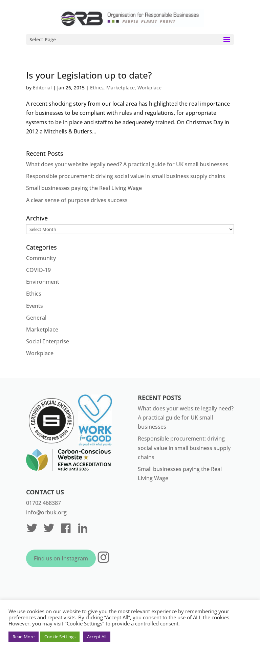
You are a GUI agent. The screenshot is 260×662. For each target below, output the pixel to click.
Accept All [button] (96, 637)
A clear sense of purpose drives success (77, 200)
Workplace (149, 87)
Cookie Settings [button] (59, 637)
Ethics (97, 87)
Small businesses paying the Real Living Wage (84, 188)
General (36, 317)
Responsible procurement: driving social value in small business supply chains (125, 176)
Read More (24, 637)
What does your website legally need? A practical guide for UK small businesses (127, 164)
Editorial (42, 87)
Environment (42, 281)
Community (41, 258)
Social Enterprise (47, 341)
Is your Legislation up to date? (89, 75)
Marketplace (120, 87)
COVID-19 (38, 270)
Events (34, 305)
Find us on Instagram (61, 558)
